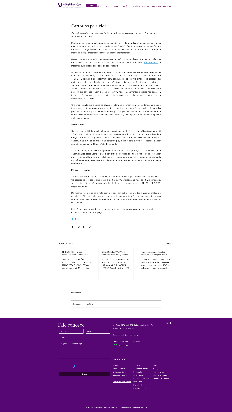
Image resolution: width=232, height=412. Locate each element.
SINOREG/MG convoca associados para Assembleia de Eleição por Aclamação (75, 253)
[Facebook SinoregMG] (170, 323)
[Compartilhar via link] (90, 227)
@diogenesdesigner (108, 407)
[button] (161, 375)
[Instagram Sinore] (167, 323)
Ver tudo (169, 243)
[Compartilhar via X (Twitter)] (78, 227)
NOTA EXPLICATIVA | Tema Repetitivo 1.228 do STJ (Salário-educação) (115, 253)
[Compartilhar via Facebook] (72, 227)
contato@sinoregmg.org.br (129, 335)
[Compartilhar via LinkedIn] (84, 227)
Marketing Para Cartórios (136, 407)
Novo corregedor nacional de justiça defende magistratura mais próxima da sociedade (155, 253)
